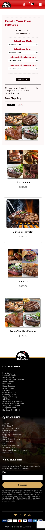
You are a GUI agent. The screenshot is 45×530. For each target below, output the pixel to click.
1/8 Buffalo (23, 281)
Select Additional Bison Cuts (23, 57)
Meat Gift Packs (9, 375)
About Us (6, 424)
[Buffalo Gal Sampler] (23, 213)
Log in (24, 4)
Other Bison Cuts (10, 392)
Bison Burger (8, 377)
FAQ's (4, 443)
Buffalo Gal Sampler (23, 232)
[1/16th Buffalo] (23, 164)
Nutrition (6, 432)
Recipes (5, 437)
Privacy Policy (8, 448)
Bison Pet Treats (9, 397)
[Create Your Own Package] (23, 313)
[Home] (6, 4)
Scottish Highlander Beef (13, 379)
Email (4, 472)
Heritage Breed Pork (11, 410)
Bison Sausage (8, 386)
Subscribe (22, 485)
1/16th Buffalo (23, 182)
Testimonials (8, 441)
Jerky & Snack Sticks (11, 406)
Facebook (20, 515)
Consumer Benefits (10, 446)
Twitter (15, 515)
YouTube (29, 515)
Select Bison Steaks (23, 41)
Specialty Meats (9, 395)
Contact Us (7, 452)
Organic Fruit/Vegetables (13, 403)
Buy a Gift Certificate (11, 439)
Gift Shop (6, 399)
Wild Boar (6, 384)
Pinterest (25, 515)
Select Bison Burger (23, 49)
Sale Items (7, 373)
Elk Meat (6, 390)
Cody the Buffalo (9, 430)
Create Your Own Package (23, 331)
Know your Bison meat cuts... (14, 450)
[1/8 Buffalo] (23, 263)
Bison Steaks (8, 388)
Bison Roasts (8, 382)
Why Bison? (7, 426)
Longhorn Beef (9, 408)
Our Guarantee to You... (12, 428)
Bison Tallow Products (12, 401)
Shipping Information (11, 435)
